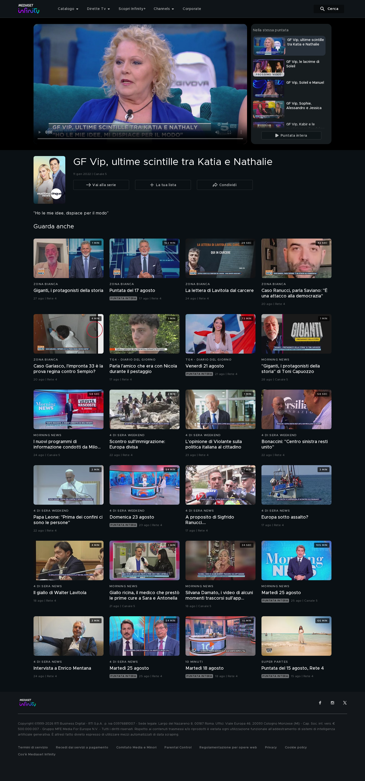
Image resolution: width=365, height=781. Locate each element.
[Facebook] (320, 702)
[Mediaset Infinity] (29, 9)
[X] (345, 702)
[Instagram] (332, 702)
